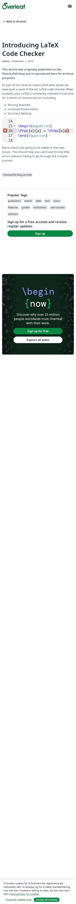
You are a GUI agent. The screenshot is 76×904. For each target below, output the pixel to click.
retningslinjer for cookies (24, 894)
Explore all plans (38, 340)
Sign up (40, 233)
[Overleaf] (13, 6)
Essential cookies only (18, 899)
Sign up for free (38, 331)
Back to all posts (14, 21)
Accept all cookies (46, 899)
